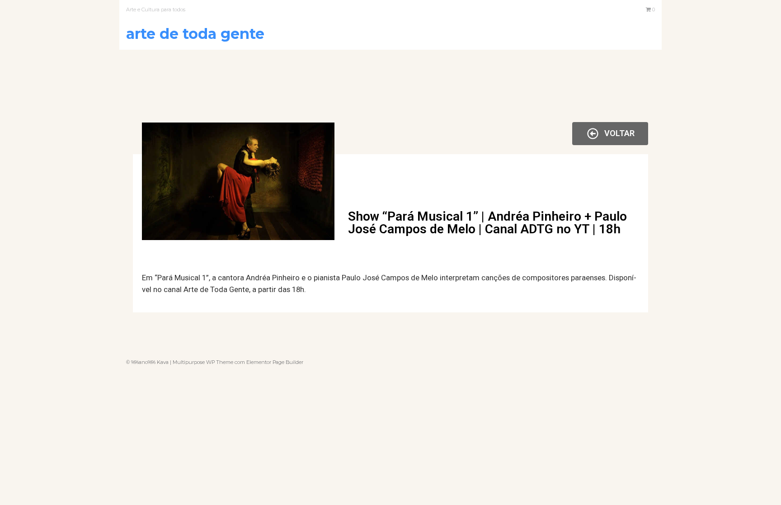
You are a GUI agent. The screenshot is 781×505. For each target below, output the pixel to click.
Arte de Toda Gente (195, 33)
